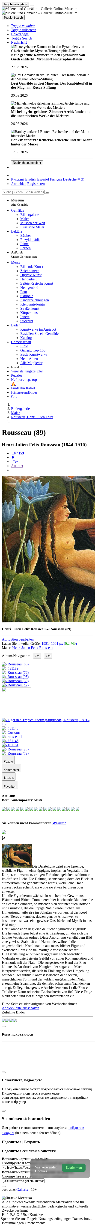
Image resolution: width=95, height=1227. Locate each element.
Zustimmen (74, 1167)
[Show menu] (31, 5)
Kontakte (36, 1215)
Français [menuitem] (56, 179)
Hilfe (6, 1215)
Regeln (33, 1219)
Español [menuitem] (43, 179)
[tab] (17, 453)
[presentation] (52, 470)
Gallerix (22, 1189)
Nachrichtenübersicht (27, 162)
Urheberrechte (35, 1223)
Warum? (59, 823)
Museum (19, 202)
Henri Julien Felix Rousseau (32, 648)
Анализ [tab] (17, 466)
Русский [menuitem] (17, 179)
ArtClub (24, 254)
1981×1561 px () (59, 643)
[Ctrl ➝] (47, 724)
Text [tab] (15, 462)
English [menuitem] (30, 179)
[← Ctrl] (15, 685)
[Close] (47, 193)
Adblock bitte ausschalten (20, 1008)
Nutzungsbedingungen (55, 1219)
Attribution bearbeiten (18, 639)
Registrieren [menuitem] (36, 184)
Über (25, 1215)
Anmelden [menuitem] (18, 184)
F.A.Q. (15, 1215)
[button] (23, 26)
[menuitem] (80, 179)
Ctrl (37, 656)
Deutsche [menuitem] (70, 179)
